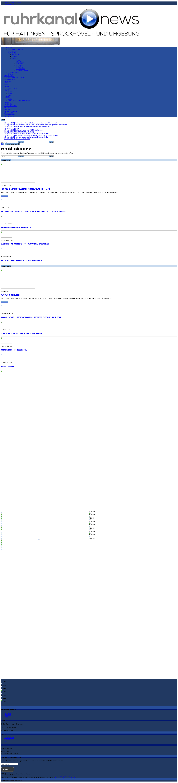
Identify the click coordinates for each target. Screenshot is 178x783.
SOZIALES (7, 85)
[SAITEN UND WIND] (6, 359)
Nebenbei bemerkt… (10, 4)
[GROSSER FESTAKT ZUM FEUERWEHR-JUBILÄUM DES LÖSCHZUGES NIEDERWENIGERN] (6, 310)
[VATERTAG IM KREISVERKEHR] (18, 288)
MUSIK (10, 93)
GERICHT (7, 108)
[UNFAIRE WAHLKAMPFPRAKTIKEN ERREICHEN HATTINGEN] (6, 253)
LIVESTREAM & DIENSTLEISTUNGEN (19, 100)
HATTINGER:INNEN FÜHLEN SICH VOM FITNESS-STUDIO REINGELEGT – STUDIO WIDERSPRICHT (34, 211)
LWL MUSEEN (8, 102)
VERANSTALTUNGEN (10, 111)
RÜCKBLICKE (12, 53)
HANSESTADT (16, 58)
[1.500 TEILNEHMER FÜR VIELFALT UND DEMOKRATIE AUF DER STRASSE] (18, 182)
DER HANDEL (20, 62)
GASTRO (10, 74)
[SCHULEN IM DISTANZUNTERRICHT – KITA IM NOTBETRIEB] (6, 327)
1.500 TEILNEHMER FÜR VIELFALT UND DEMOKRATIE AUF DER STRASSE (25, 189)
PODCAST (7, 109)
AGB (5, 741)
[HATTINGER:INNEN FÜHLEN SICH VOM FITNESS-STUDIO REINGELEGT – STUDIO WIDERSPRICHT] (6, 204)
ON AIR (10, 99)
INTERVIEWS (15, 55)
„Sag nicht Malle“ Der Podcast (13, 2)
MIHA (9, 95)
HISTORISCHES (12, 51)
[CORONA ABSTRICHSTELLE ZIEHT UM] (6, 343)
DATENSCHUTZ (9, 738)
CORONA (14, 56)
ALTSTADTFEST (9, 116)
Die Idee (18, 60)
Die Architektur (20, 63)
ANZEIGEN (7, 715)
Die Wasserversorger (22, 70)
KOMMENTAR (8, 104)
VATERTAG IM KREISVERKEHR (11, 295)
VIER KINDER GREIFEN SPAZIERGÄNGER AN (16, 228)
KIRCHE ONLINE (13, 88)
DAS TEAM (7, 713)
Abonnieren (7, 769)
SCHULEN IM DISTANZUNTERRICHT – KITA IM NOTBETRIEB (21, 334)
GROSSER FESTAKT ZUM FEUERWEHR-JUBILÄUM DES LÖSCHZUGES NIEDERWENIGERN (31, 317)
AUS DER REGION (9, 79)
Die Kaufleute (19, 67)
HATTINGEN (8, 48)
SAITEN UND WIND (7, 366)
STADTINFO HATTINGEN (15, 49)
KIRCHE (6, 86)
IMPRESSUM (8, 739)
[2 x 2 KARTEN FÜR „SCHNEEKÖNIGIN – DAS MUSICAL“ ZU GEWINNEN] (6, 237)
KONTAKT (7, 717)
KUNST (10, 92)
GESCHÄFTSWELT (13, 72)
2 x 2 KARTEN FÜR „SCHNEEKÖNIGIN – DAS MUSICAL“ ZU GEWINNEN (25, 244)
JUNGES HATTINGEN (10, 106)
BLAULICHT (7, 81)
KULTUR (6, 90)
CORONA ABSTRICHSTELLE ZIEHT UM (14, 350)
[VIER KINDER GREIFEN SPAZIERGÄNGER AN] (6, 221)
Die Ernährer (19, 65)
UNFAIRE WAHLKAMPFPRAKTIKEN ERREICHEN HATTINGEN (21, 260)
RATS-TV (7, 97)
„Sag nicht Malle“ (9, 113)
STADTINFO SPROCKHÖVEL (16, 78)
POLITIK (6, 83)
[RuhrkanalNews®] (89, 22)
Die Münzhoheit (20, 69)
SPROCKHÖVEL (9, 76)
